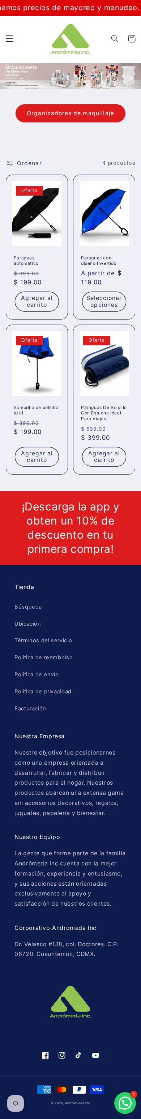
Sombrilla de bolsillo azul (36, 410)
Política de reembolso (43, 657)
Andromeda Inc (78, 1103)
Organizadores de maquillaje (70, 113)
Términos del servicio (43, 640)
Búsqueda (28, 607)
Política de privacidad (43, 691)
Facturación (30, 708)
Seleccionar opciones (104, 301)
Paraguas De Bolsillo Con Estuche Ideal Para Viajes (104, 413)
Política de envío (36, 674)
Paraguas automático (26, 260)
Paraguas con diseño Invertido (99, 260)
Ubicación (27, 624)
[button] (9, 38)
